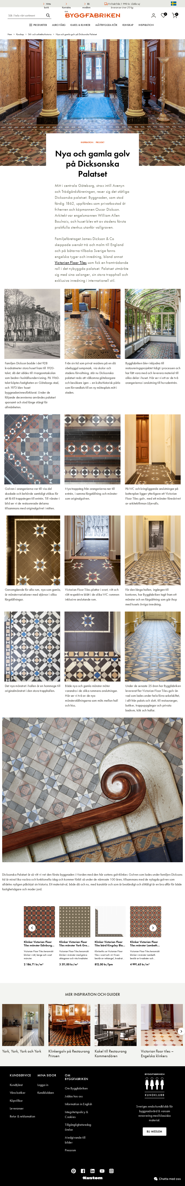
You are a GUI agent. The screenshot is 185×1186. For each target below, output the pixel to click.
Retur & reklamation (22, 1116)
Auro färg (59, 25)
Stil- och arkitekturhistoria (39, 34)
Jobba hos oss (74, 1096)
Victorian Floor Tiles (71, 262)
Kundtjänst (16, 1085)
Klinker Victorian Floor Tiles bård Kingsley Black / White (110, 943)
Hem (10, 34)
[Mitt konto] (153, 15)
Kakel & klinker (80, 25)
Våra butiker (17, 1092)
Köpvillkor (16, 1100)
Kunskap (128, 25)
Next (153, 928)
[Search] (48, 15)
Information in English (78, 1104)
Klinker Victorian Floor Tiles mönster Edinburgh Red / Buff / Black (38, 943)
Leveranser (17, 1108)
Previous (32, 928)
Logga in (42, 1085)
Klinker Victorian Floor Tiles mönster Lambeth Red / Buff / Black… (144, 943)
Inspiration (146, 25)
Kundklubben (45, 1092)
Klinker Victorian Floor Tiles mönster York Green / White (74, 943)
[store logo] (92, 15)
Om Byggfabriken (76, 1088)
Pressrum (70, 1150)
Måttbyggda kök (106, 25)
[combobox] (26, 15)
